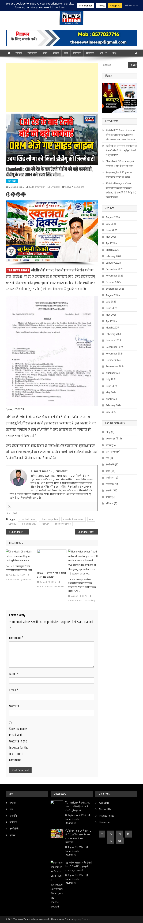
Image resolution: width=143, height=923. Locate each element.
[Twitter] (9, 506)
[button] (11, 231)
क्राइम (108, 445)
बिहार (45, 53)
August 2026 (113, 217)
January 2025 (113, 340)
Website (14, 706)
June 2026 (111, 230)
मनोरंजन (77, 53)
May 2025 (111, 314)
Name (14, 674)
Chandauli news (27, 519)
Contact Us (105, 809)
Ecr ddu (12, 523)
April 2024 (111, 399)
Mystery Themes (81, 919)
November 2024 (114, 353)
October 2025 (113, 282)
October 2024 (113, 360)
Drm (91, 519)
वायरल (56, 53)
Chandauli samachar (73, 519)
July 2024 (111, 379)
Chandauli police (49, 519)
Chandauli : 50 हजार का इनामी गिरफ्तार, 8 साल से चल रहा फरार (120, 163)
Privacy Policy (106, 815)
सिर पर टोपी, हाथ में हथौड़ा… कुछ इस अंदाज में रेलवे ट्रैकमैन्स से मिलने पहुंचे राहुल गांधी (77, 806)
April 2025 (111, 321)
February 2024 (114, 405)
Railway (45, 523)
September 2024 (115, 366)
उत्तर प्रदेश (32, 53)
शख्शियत (110, 503)
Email (13, 690)
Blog (114, 53)
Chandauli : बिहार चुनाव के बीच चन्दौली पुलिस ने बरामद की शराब (19, 568)
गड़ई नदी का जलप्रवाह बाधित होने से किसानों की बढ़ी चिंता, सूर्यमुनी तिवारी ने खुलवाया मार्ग (121, 150)
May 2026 (111, 236)
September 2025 (115, 288)
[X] (13, 194)
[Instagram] (23, 194)
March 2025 (112, 327)
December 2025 (114, 269)
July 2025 (111, 301)
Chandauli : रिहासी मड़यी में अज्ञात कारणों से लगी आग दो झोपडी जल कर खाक (88, 531)
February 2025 (114, 334)
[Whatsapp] (18, 194)
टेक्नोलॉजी (110, 464)
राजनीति (109, 484)
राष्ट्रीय (19, 53)
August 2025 (113, 295)
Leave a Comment (74, 187)
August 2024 (113, 373)
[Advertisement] (52, 87)
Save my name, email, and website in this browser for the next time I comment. (18, 744)
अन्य (101, 53)
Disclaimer (105, 822)
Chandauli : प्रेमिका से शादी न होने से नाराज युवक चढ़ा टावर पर (51, 575)
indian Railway (29, 523)
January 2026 (113, 262)
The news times (63, 523)
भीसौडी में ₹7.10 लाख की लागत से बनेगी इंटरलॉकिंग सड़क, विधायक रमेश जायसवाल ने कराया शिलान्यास (120, 135)
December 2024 (114, 347)
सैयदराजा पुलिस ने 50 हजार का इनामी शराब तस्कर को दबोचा (119, 174)
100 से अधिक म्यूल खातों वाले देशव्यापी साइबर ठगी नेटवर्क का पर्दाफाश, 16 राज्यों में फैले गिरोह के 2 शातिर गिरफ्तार (82, 585)
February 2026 (114, 256)
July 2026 (111, 223)
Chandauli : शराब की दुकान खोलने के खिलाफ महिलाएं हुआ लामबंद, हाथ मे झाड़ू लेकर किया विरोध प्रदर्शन (20, 531)
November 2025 (114, 275)
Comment (16, 638)
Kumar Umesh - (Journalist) (44, 186)
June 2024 (111, 386)
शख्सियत (90, 53)
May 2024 (111, 392)
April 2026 (111, 243)
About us (104, 802)
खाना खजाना (111, 451)
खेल (66, 53)
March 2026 (112, 249)
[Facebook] (8, 194)
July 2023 (111, 411)
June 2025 (111, 308)
